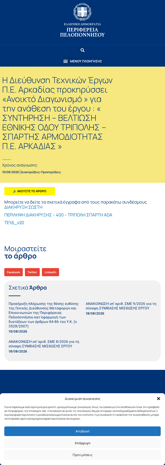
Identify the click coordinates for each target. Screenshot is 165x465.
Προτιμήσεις (82, 455)
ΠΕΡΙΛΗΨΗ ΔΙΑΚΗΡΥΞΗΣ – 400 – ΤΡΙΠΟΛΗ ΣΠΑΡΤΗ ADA (58, 215)
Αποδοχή (82, 431)
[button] (158, 398)
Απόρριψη (82, 443)
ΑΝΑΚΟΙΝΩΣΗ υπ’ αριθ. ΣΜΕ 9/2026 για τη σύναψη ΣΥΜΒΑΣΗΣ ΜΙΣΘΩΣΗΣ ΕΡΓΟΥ (121, 306)
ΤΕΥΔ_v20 (14, 222)
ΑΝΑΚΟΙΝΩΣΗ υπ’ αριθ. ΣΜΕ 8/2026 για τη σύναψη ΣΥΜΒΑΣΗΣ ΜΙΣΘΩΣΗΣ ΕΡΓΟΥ (44, 343)
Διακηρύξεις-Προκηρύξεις (41, 172)
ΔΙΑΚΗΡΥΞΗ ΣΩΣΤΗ (23, 207)
